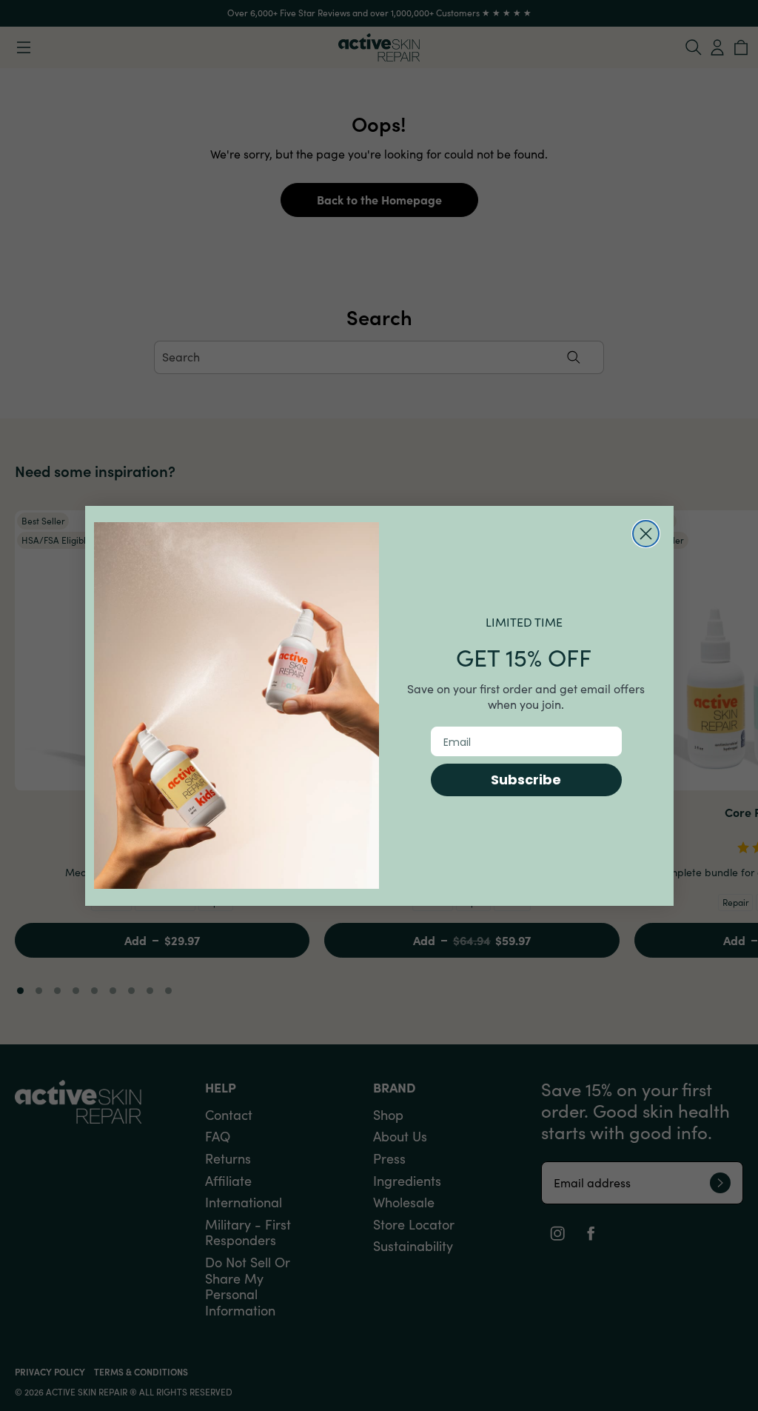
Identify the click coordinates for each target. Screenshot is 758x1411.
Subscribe (526, 779)
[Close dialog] (646, 534)
